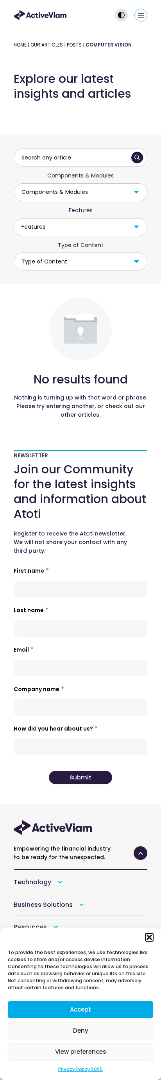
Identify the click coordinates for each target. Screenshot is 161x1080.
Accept (80, 1009)
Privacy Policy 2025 (80, 1069)
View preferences (80, 1052)
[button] (149, 937)
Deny (80, 1030)
